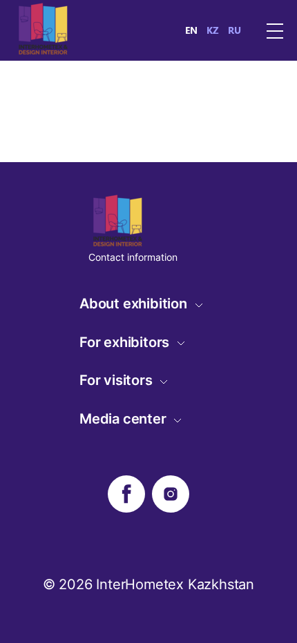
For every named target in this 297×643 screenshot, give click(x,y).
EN (191, 30)
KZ (213, 30)
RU (234, 30)
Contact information (133, 257)
